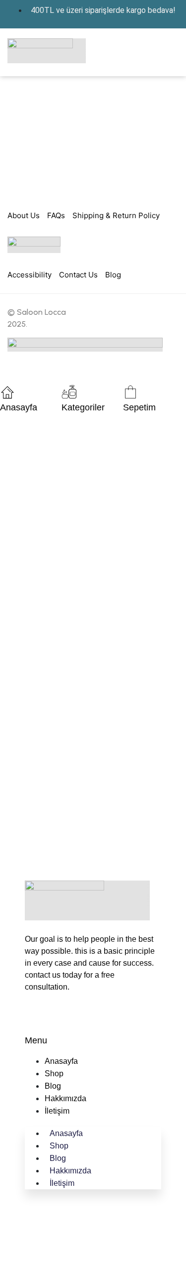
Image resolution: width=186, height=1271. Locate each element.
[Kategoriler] (69, 391)
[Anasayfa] (7, 391)
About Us (23, 215)
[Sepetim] (130, 391)
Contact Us (78, 274)
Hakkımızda (65, 1098)
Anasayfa (18, 407)
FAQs (56, 215)
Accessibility (29, 274)
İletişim (57, 1111)
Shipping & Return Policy (116, 215)
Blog (113, 274)
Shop (54, 1073)
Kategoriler (83, 407)
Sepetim (139, 407)
